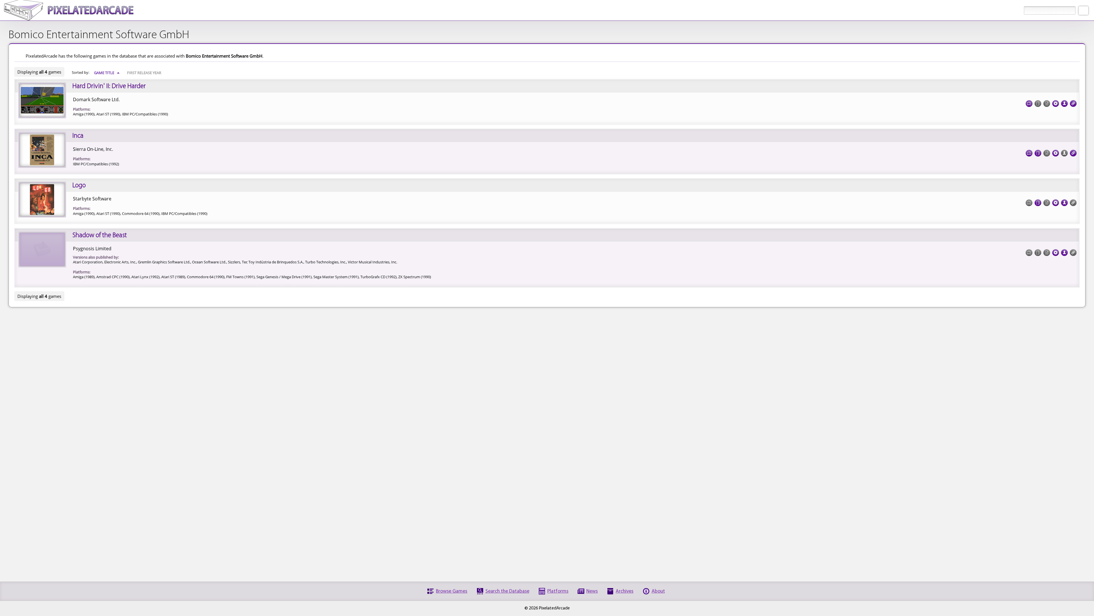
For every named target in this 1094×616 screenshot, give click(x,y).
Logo (79, 185)
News (592, 591)
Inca (77, 136)
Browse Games (451, 591)
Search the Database (507, 591)
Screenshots (1029, 103)
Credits (1064, 103)
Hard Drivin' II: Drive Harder (109, 86)
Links (1073, 103)
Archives (624, 591)
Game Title (107, 72)
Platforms (557, 591)
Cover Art (1037, 153)
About (658, 591)
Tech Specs (1055, 103)
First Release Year (144, 72)
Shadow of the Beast (99, 235)
